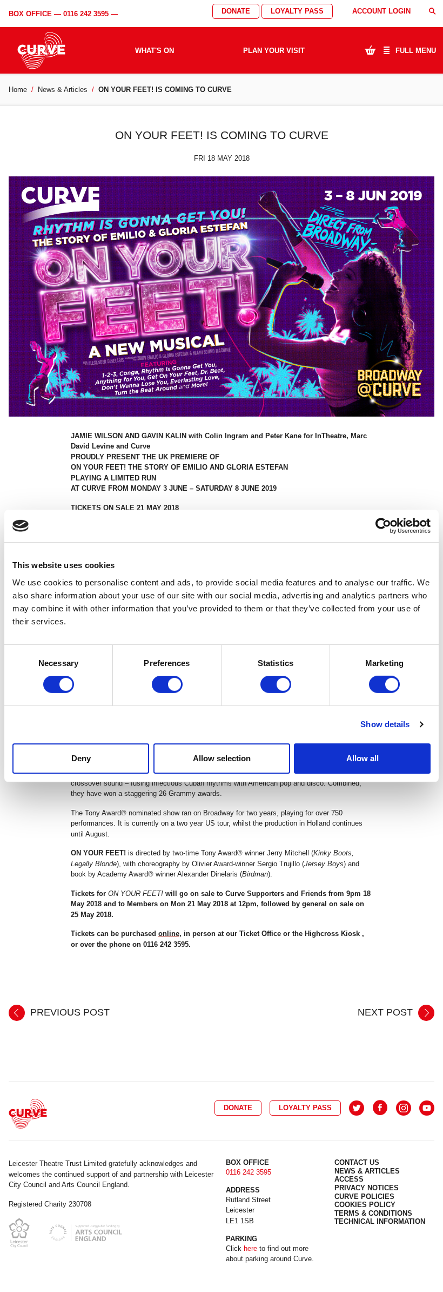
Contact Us (356, 1162)
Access (349, 1179)
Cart (370, 50)
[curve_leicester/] (403, 1108)
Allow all (362, 758)
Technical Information (379, 1221)
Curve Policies (364, 1196)
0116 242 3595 (86, 14)
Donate (236, 11)
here (250, 1248)
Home (18, 89)
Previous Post (69, 1012)
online (168, 934)
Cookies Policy (364, 1205)
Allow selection (222, 758)
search (432, 11)
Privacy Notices (366, 1188)
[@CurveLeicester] (356, 1108)
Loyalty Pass (297, 11)
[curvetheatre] (426, 1108)
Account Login (381, 11)
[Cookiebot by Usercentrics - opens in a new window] (383, 526)
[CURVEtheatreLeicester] (380, 1108)
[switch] (167, 684)
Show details (385, 724)
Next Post (386, 1012)
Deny (81, 758)
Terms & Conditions (373, 1213)
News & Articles (63, 89)
